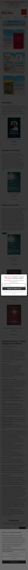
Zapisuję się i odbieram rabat (14, 288)
